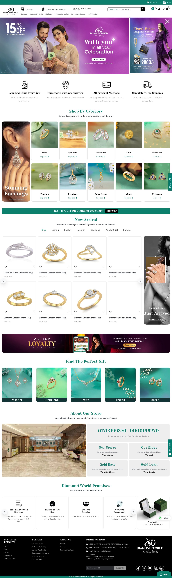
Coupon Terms (37, 559)
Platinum (48, 14)
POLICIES (37, 539)
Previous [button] (3, 281)
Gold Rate (8, 555)
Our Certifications (67, 550)
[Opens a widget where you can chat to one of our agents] (164, 574)
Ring (44, 230)
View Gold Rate (107, 472)
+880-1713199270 (109, 544)
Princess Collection (62, 14)
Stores (62, 547)
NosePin (81, 230)
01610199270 (144, 431)
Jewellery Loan (9, 558)
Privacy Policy (37, 544)
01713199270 (113, 431)
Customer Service (95, 539)
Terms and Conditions (40, 553)
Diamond (33, 14)
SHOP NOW (112, 211)
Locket (67, 230)
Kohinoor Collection (78, 14)
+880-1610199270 (95, 544)
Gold (41, 14)
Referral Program (38, 556)
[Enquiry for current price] (33, 267)
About (62, 544)
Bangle (126, 230)
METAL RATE (170, 182)
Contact (153, 2)
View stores (107, 455)
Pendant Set (111, 230)
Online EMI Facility (39, 547)
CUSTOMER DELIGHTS (10, 540)
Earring (55, 230)
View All (149, 455)
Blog (168, 2)
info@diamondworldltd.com (100, 551)
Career (6, 552)
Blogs (6, 549)
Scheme (24, 14)
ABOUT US (65, 539)
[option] (24, 92)
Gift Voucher (93, 14)
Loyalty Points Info (39, 550)
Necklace (95, 230)
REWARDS (170, 447)
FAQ (5, 546)
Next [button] (140, 281)
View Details (149, 472)
